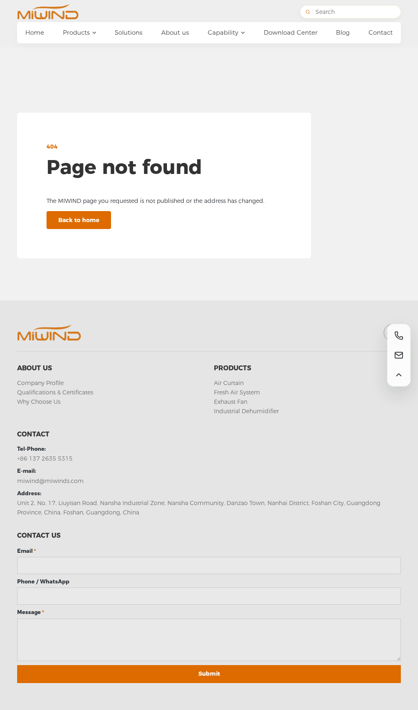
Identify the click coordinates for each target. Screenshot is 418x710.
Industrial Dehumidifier (246, 411)
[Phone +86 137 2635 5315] (399, 336)
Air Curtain (229, 383)
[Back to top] (399, 375)
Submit (209, 673)
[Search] (308, 11)
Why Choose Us (38, 401)
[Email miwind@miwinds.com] (399, 355)
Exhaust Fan (230, 401)
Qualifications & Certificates (55, 392)
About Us (34, 368)
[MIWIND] (60, 12)
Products (232, 368)
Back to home (78, 220)
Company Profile (40, 383)
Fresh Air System (237, 392)
